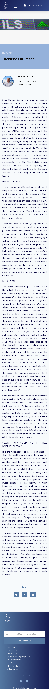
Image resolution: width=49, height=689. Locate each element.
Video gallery (13, 669)
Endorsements (14, 660)
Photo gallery (13, 666)
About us (11, 647)
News (9, 663)
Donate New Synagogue (18, 657)
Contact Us (12, 650)
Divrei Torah (12, 653)
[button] (15, 6)
